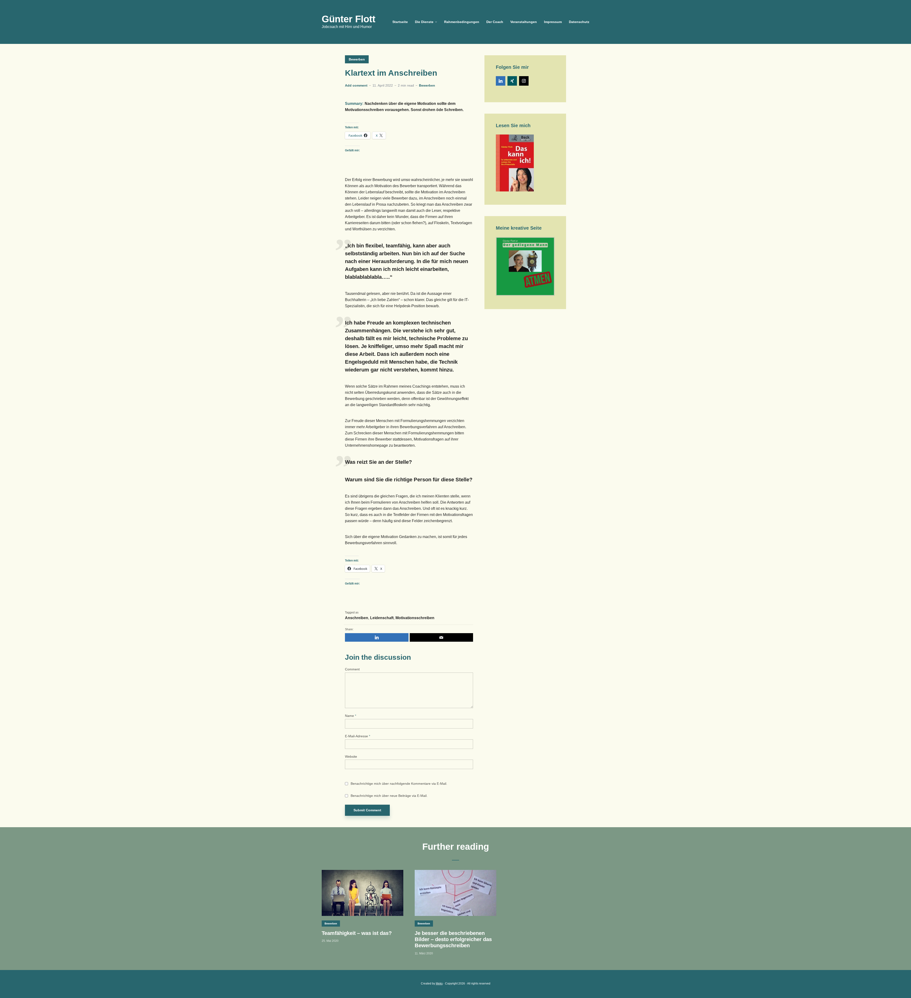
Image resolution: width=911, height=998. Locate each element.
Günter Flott (348, 19)
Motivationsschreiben (414, 618)
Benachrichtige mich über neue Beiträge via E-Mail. (389, 796)
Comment (352, 669)
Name (350, 716)
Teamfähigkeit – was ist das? (357, 933)
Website (351, 756)
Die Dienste (424, 22)
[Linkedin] (500, 81)
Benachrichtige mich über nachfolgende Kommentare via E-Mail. (399, 783)
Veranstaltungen (523, 22)
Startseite (400, 22)
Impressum (553, 22)
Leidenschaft (382, 618)
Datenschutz (579, 22)
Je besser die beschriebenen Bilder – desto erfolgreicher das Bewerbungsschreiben (453, 939)
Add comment (356, 85)
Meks (439, 983)
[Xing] (512, 81)
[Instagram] (524, 81)
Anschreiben (356, 618)
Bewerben (357, 59)
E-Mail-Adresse (357, 736)
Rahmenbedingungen (461, 22)
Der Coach (494, 22)
